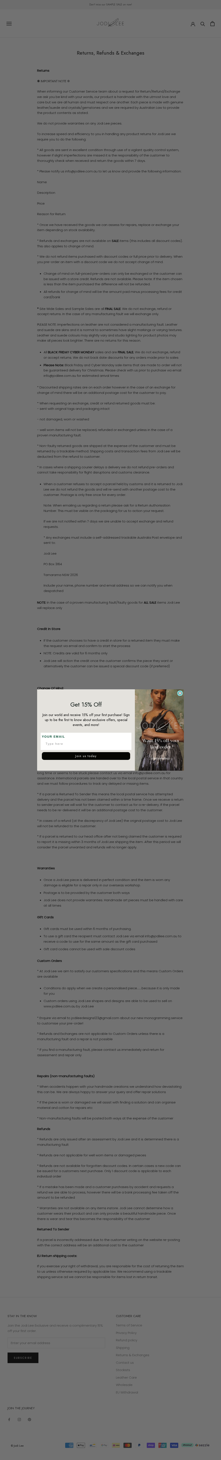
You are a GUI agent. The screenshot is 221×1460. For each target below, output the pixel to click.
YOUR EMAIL (53, 736)
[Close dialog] (180, 693)
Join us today (86, 756)
